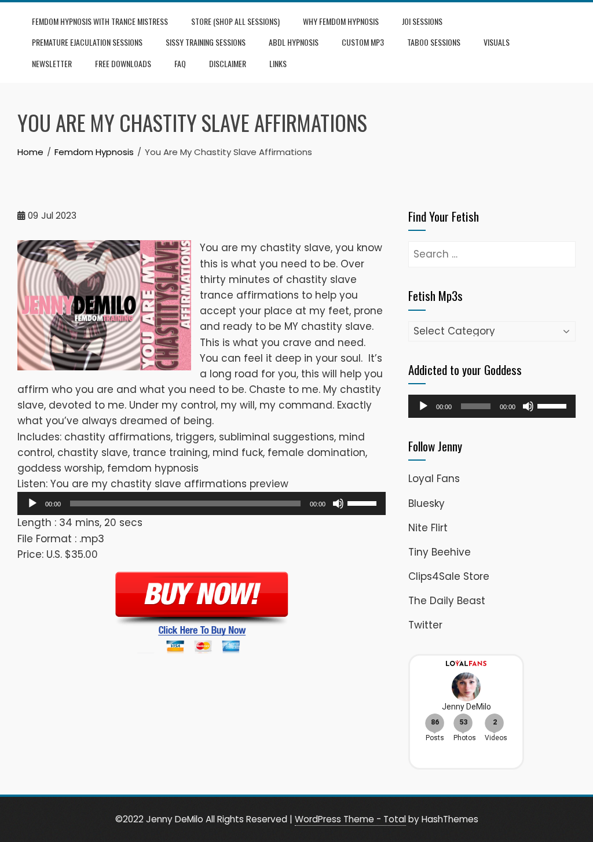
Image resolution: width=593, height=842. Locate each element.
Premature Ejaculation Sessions (87, 42)
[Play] (32, 503)
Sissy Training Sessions (206, 42)
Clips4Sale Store (448, 576)
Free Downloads (123, 63)
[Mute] (338, 503)
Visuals (497, 42)
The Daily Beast (446, 601)
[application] (201, 503)
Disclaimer (227, 63)
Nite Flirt (428, 528)
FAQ (180, 63)
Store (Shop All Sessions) (235, 21)
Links (278, 63)
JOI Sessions (422, 21)
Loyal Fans (434, 479)
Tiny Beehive (439, 552)
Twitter (425, 625)
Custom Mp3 (363, 42)
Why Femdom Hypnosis (341, 21)
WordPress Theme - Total (350, 819)
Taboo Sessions (433, 42)
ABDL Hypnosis (294, 42)
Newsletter (52, 63)
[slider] (363, 502)
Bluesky (426, 503)
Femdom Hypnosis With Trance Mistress (100, 21)
